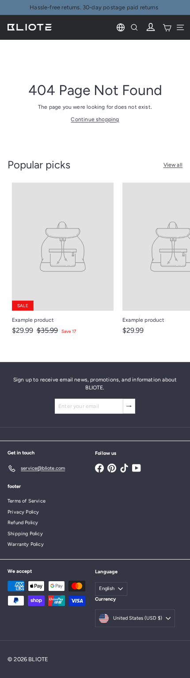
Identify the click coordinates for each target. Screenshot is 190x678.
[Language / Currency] (121, 27)
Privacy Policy (23, 512)
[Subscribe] (129, 406)
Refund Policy (23, 523)
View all (172, 165)
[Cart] (167, 27)
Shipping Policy (25, 534)
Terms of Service (27, 501)
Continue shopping (95, 119)
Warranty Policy (26, 544)
